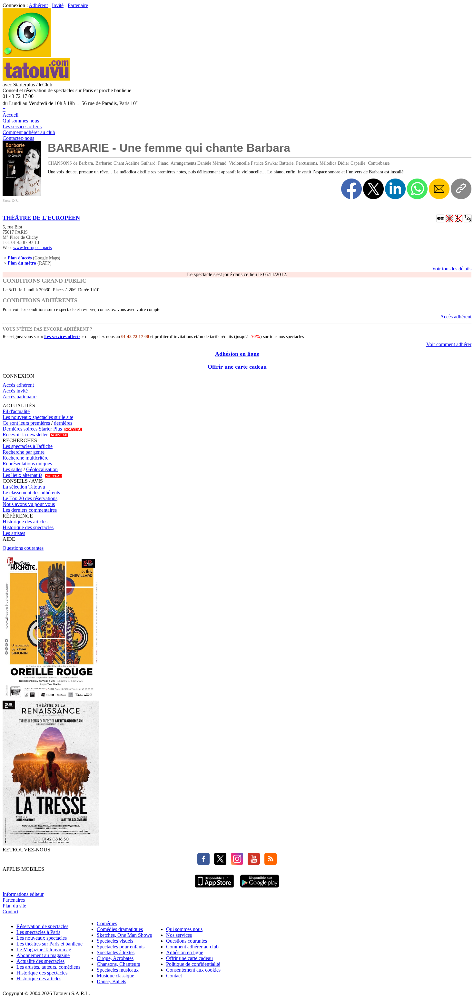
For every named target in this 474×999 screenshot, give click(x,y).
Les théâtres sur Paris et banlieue (49, 943)
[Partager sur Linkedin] (395, 189)
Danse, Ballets (111, 981)
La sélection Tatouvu (24, 487)
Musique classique (115, 975)
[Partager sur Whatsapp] (417, 189)
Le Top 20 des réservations (30, 498)
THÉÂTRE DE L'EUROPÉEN (41, 218)
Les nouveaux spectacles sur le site (38, 417)
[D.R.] (22, 194)
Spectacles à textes (115, 952)
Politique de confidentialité (193, 964)
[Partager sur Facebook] (351, 189)
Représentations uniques (27, 463)
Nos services (179, 935)
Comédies (107, 923)
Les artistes (14, 533)
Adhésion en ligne (237, 354)
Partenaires (14, 900)
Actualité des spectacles (40, 961)
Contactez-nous (18, 138)
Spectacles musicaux (118, 970)
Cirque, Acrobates (115, 958)
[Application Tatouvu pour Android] (259, 888)
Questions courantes (23, 548)
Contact (10, 911)
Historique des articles (25, 521)
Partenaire (78, 5)
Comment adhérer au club (29, 132)
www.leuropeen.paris (32, 247)
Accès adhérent (455, 316)
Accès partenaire (19, 396)
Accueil (10, 115)
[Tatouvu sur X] (218, 863)
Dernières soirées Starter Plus (32, 429)
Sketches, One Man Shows (124, 935)
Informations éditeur (23, 894)
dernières (63, 423)
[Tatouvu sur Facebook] (203, 863)
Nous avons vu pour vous (29, 504)
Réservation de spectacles (42, 926)
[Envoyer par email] (439, 189)
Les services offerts (22, 126)
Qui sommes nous (21, 120)
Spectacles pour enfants (120, 946)
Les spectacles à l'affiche (28, 446)
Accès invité (15, 390)
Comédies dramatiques (120, 929)
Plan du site (14, 905)
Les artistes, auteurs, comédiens (48, 967)
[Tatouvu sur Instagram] (235, 863)
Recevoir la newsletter (25, 434)
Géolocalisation (42, 469)
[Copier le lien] (461, 189)
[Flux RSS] (269, 863)
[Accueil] (27, 55)
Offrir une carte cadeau (237, 367)
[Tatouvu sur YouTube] (252, 863)
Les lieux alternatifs (22, 475)
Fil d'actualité (16, 411)
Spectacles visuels (115, 941)
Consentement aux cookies (193, 970)
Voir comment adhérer (448, 344)
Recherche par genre (23, 452)
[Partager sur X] (373, 189)
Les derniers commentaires (30, 510)
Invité (58, 5)
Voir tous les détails (451, 268)
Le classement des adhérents (31, 492)
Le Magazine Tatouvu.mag (43, 949)
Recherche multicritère (25, 458)
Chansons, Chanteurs (118, 964)
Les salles (12, 469)
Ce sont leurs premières (26, 423)
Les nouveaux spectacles (41, 938)
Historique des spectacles (28, 527)
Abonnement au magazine (43, 955)
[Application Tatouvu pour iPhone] (214, 888)
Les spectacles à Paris (38, 932)
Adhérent (38, 5)
